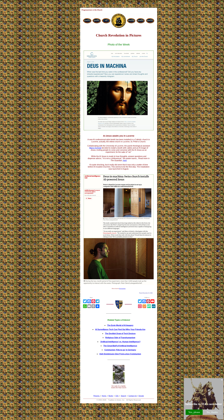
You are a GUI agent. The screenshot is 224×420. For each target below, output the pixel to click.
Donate (141, 396)
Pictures (96, 396)
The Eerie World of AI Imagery (120, 325)
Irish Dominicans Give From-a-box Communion (120, 354)
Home (104, 396)
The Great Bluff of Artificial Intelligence (120, 346)
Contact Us (132, 396)
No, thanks (212, 412)
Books (110, 396)
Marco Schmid (95, 148)
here (125, 160)
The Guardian (122, 288)
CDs (117, 396)
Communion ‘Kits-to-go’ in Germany (120, 350)
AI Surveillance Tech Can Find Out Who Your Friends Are (120, 329)
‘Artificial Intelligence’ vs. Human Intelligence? (120, 342)
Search (123, 396)
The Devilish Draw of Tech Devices (120, 334)
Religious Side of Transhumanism (120, 338)
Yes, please (194, 412)
